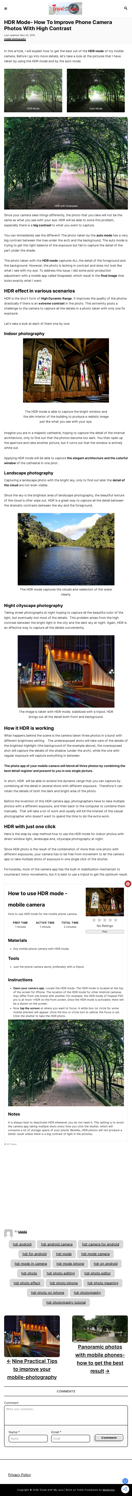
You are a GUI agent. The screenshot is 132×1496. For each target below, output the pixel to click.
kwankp (22, 1231)
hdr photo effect (27, 1283)
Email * (56, 1432)
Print (104, 931)
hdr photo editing (61, 1273)
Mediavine (109, 1489)
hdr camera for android (100, 1244)
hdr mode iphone (70, 1264)
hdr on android (106, 1264)
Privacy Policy (19, 1475)
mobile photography (15, 39)
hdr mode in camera (31, 1264)
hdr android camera (57, 1244)
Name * (14, 1432)
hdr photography (87, 1293)
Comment (11, 1403)
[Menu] (5, 8)
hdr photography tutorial (66, 1302)
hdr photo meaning (102, 1283)
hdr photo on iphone (47, 1293)
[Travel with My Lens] (65, 8)
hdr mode (64, 1254)
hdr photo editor (97, 1273)
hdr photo (29, 1273)
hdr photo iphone (64, 1283)
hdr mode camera (95, 1254)
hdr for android (35, 1254)
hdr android (22, 1244)
